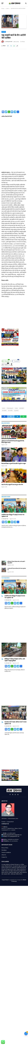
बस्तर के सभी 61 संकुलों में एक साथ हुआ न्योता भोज (12, 484)
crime (16, 408)
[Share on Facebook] (8, 45)
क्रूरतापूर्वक (22, 408)
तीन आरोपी (10, 410)
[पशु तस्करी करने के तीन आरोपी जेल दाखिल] (10, 27)
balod (3, 31)
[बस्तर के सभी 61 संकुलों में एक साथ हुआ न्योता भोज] (14, 476)
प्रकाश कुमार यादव (9, 41)
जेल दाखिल (4, 410)
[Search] (26, 3)
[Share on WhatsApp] (14, 45)
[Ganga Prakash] (15, 3)
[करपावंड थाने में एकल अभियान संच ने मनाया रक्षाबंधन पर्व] (4, 570)
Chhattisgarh (10, 408)
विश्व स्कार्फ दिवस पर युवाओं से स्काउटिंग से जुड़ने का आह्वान (13, 463)
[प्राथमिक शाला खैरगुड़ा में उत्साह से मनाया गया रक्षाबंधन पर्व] (14, 505)
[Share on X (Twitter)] (11, 45)
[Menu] (2, 3)
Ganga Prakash (5, 879)
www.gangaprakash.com (13, 836)
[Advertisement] (14, 66)
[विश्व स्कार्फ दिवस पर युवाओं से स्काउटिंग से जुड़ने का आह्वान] (14, 454)
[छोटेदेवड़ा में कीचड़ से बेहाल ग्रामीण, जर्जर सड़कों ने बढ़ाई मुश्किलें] (4, 563)
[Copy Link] (17, 45)
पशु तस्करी (16, 410)
